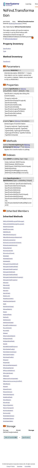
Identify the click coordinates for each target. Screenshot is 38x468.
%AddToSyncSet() (8, 229)
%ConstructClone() (8, 253)
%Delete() (6, 256)
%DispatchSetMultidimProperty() (13, 277)
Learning (28, 4)
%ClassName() (7, 248)
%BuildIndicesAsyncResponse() (12, 237)
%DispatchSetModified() (10, 274)
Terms (13, 466)
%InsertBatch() (7, 309)
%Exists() (5, 282)
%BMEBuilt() (7, 232)
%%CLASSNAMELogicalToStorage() (13, 221)
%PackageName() (8, 368)
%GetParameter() (8, 298)
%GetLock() (6, 296)
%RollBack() (6, 384)
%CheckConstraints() (9, 240)
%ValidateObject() (8, 418)
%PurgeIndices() (8, 373)
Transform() (6, 61)
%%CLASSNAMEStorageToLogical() (13, 224)
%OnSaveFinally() (8, 357)
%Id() (4, 304)
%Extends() (6, 288)
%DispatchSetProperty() (10, 280)
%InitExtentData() (8, 306)
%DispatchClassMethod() (10, 264)
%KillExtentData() (8, 322)
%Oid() (5, 344)
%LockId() (6, 330)
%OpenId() (6, 362)
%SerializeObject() (8, 394)
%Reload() (6, 376)
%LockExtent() (7, 328)
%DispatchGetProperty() (10, 269)
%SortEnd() (6, 402)
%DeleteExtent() (8, 258)
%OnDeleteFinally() (9, 349)
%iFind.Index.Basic (11, 39)
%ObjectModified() (8, 341)
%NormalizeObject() (9, 336)
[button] (4, 66)
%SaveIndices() (7, 392)
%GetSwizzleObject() (9, 301)
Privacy (8, 466)
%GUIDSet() (6, 293)
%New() (5, 333)
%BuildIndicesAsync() (9, 234)
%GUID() (5, 290)
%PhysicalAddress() (9, 370)
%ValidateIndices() (8, 416)
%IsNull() (6, 317)
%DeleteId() (6, 261)
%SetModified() (7, 397)
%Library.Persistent (15, 23)
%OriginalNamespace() (10, 365)
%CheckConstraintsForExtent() (12, 242)
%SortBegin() (7, 400)
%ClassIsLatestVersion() (10, 245)
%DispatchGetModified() (10, 266)
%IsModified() (7, 314)
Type (4, 51)
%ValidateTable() (8, 421)
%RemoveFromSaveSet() (10, 378)
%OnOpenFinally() (8, 354)
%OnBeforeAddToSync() (10, 346)
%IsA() (5, 312)
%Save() (5, 386)
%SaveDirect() (7, 389)
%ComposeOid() (8, 250)
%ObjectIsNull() (8, 338)
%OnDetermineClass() (9, 352)
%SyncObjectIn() (8, 405)
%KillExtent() (7, 320)
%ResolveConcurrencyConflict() (12, 381)
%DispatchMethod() (9, 272)
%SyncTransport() (8, 408)
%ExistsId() (6, 285)
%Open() (5, 360)
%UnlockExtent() (8, 410)
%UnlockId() (7, 413)
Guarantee (19, 466)
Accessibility (28, 466)
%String (23, 89)
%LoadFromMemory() (10, 325)
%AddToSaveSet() (8, 226)
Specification (7, 48)
